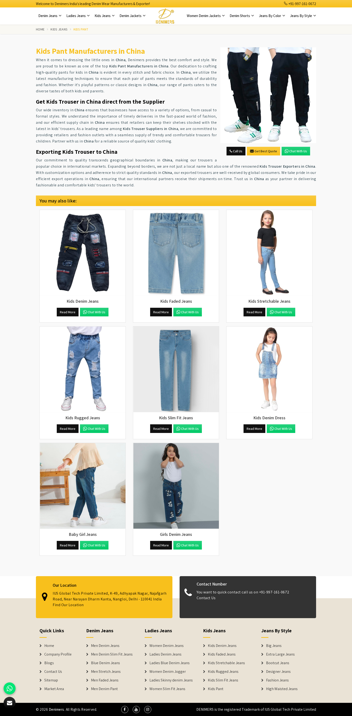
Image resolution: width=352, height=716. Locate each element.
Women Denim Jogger (167, 672)
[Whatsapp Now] (10, 688)
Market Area (54, 689)
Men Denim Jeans (105, 646)
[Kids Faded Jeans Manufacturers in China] (176, 253)
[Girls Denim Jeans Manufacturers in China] (176, 486)
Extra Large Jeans (280, 654)
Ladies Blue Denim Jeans (169, 663)
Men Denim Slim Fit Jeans (112, 654)
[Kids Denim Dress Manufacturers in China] (269, 369)
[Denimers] (165, 15)
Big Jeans (274, 646)
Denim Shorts (240, 15)
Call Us (237, 151)
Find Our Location (68, 604)
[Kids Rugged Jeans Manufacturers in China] (82, 369)
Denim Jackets (130, 15)
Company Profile (58, 654)
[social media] (124, 709)
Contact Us (206, 597)
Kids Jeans (103, 15)
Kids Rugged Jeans (223, 672)
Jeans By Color (270, 15)
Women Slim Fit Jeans (167, 689)
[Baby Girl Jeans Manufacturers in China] (82, 486)
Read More (67, 312)
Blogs (49, 663)
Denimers (56, 709)
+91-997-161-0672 (302, 3)
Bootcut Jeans (277, 663)
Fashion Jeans (277, 680)
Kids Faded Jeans (222, 654)
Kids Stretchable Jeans (226, 663)
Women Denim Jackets (204, 15)
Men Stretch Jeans (106, 672)
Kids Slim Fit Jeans (223, 680)
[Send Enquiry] (268, 95)
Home (40, 29)
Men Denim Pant (104, 689)
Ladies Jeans (76, 15)
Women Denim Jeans (166, 646)
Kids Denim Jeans (222, 646)
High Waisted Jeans (282, 689)
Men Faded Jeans (105, 680)
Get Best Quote (266, 151)
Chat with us (298, 151)
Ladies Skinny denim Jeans (171, 680)
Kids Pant (215, 689)
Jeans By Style (301, 15)
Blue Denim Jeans (105, 663)
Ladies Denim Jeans (165, 654)
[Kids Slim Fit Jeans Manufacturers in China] (176, 369)
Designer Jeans (278, 672)
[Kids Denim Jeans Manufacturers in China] (82, 253)
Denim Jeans (48, 15)
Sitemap (51, 680)
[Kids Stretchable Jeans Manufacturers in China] (269, 253)
